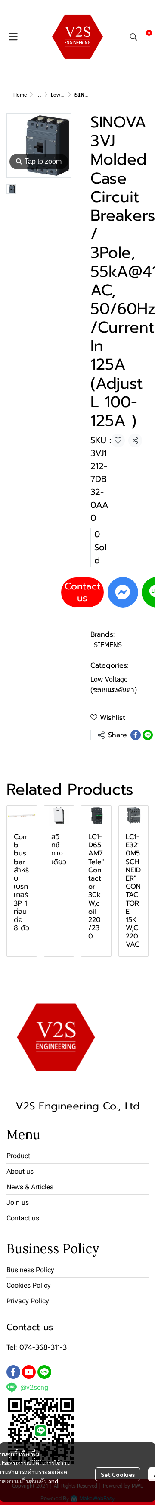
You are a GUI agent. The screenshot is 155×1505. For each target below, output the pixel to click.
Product (18, 1156)
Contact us (82, 592)
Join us (17, 1202)
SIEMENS (108, 644)
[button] (133, 37)
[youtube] (29, 1372)
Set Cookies (118, 1474)
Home (20, 94)
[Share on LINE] (148, 735)
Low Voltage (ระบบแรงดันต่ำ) (113, 684)
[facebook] (13, 1372)
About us (20, 1171)
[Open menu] (13, 36)
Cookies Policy (28, 1285)
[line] (44, 1372)
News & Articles (29, 1187)
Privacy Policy (27, 1301)
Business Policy (30, 1270)
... (38, 94)
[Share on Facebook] (135, 735)
